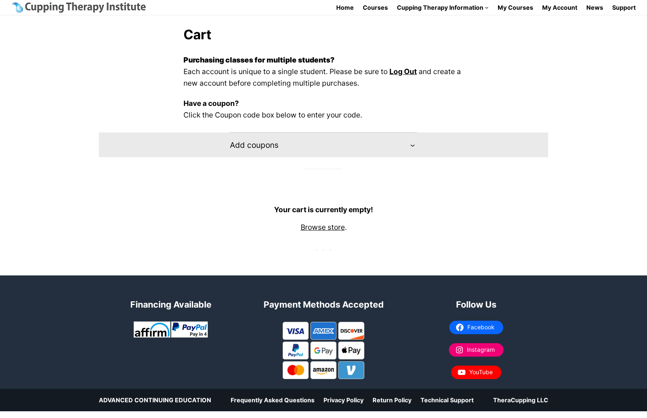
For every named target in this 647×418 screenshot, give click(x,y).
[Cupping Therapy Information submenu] (487, 7)
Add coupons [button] (254, 145)
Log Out (403, 71)
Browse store (323, 227)
